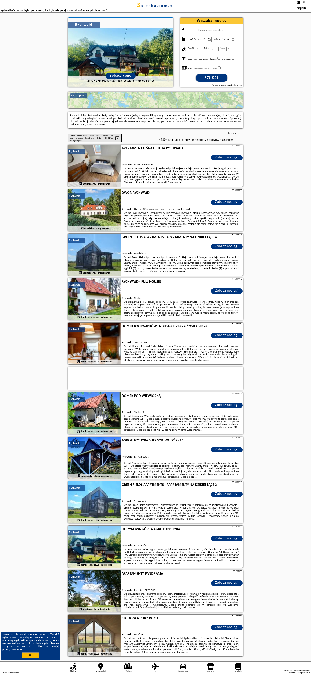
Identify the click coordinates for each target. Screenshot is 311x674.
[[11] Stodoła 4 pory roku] (94, 636)
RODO (20, 649)
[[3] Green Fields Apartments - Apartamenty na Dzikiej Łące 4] (94, 255)
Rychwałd (74, 151)
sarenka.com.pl (155, 6)
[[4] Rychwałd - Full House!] (94, 299)
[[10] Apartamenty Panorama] (94, 591)
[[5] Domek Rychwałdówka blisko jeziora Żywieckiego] (94, 344)
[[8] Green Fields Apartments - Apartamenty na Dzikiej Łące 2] (94, 502)
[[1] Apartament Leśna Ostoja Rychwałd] (94, 166)
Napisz (307, 672)
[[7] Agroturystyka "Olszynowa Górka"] (94, 458)
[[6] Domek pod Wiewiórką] (94, 413)
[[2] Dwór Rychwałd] (94, 210)
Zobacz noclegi (226, 157)
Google (54, 634)
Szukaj (212, 78)
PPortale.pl (16, 672)
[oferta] (80, 184)
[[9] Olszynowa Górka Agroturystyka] (94, 547)
